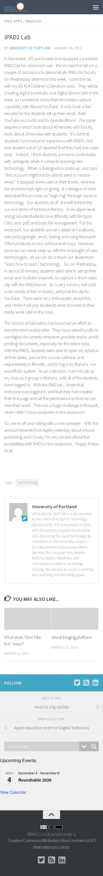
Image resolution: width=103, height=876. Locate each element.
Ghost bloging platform (72, 637)
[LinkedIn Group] (95, 682)
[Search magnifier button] (94, 746)
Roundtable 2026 (35, 780)
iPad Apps (13, 21)
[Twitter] (77, 682)
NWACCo (33, 21)
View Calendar (13, 792)
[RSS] (86, 682)
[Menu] (96, 7)
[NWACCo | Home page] (19, 7)
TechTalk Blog (27, 482)
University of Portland (30, 48)
